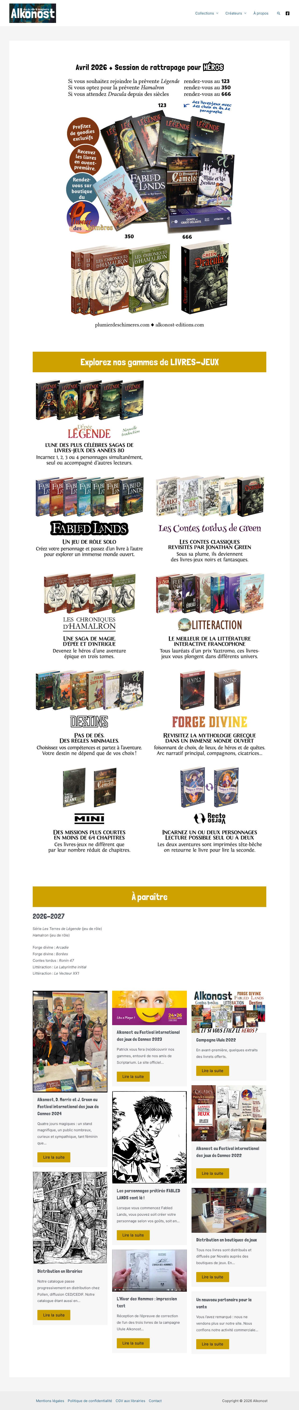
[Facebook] (287, 13)
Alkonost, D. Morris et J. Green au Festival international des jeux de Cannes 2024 (68, 1106)
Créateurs (233, 13)
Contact (155, 1401)
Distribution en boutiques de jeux (226, 1240)
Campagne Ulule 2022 (216, 1040)
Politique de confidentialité (90, 1401)
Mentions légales (50, 1401)
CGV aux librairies (130, 1401)
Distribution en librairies (59, 1271)
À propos (260, 13)
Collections (204, 13)
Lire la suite (54, 1157)
